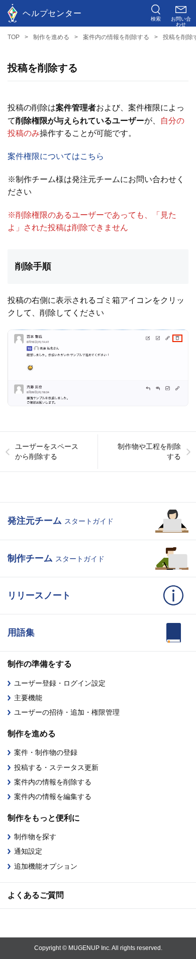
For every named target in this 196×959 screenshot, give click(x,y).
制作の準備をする (40, 664)
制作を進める (51, 37)
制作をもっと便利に (44, 818)
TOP (14, 37)
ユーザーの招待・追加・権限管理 (67, 712)
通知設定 (28, 851)
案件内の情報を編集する (52, 796)
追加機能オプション (45, 866)
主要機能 (28, 698)
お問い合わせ (181, 21)
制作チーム (56, 558)
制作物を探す (35, 837)
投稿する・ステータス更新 (56, 767)
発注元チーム (61, 521)
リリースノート (39, 595)
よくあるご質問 (36, 895)
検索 (156, 19)
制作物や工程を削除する (149, 451)
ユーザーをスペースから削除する (46, 451)
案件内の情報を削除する (116, 37)
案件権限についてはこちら (56, 156)
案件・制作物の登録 (45, 752)
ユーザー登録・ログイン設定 (60, 683)
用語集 (21, 632)
